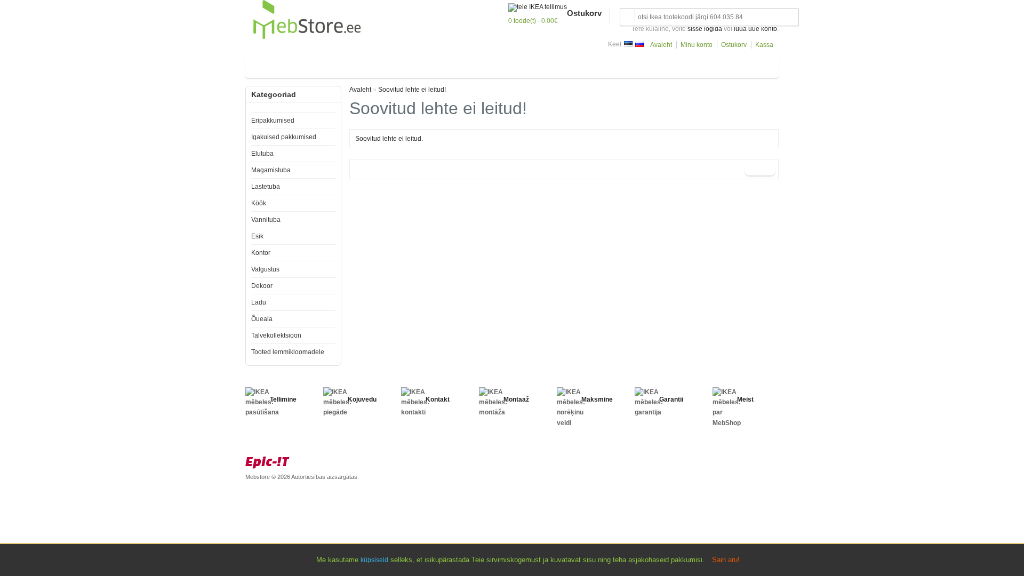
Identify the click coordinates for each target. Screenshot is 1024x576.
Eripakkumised (272, 120)
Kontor (479, 64)
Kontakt (438, 399)
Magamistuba (306, 64)
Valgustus (514, 64)
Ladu (579, 64)
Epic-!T (267, 461)
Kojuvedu (362, 399)
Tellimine (283, 399)
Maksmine (597, 399)
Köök (386, 64)
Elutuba (264, 64)
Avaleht (661, 45)
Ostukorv (734, 45)
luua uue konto (755, 29)
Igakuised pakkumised (283, 137)
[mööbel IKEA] (307, 37)
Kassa (764, 45)
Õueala (608, 64)
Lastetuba (353, 64)
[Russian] (639, 44)
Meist (745, 399)
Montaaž (516, 399)
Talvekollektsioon (276, 335)
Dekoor (551, 64)
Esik (452, 64)
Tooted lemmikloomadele (287, 352)
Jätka (760, 169)
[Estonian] (628, 44)
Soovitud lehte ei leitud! (412, 89)
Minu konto (697, 45)
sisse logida (704, 29)
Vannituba (419, 64)
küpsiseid (374, 560)
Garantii (671, 399)
